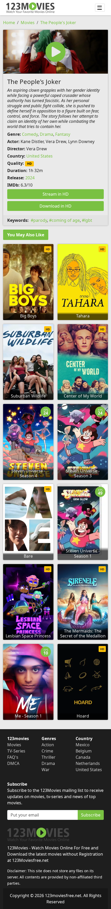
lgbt (88, 220)
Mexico (83, 745)
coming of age (66, 220)
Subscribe (90, 815)
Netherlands (88, 763)
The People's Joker (58, 22)
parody (40, 220)
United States (39, 156)
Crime (47, 751)
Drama (46, 134)
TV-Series (16, 751)
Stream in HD (56, 194)
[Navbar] (100, 8)
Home (9, 22)
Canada (83, 757)
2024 (30, 178)
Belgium (84, 751)
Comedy (30, 134)
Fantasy (62, 134)
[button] (55, 52)
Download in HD (55, 206)
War (46, 769)
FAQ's (12, 757)
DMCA (13, 763)
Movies (28, 22)
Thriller (49, 757)
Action (48, 745)
